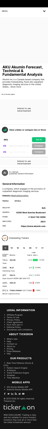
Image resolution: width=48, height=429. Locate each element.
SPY (4, 275)
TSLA (5, 260)
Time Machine (13, 377)
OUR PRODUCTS (21, 358)
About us (11, 346)
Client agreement (15, 322)
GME (4, 267)
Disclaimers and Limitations (19, 329)
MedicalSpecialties (19, 195)
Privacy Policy (13, 320)
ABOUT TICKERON (21, 334)
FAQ (8, 353)
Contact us (12, 344)
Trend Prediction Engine (18, 373)
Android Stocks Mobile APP (19, 389)
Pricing (10, 349)
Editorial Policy (14, 327)
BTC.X (5, 290)
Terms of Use (13, 317)
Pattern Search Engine (17, 368)
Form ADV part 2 (15, 324)
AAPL (5, 283)
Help (9, 341)
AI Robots (11, 370)
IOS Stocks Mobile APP (17, 387)
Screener (11, 375)
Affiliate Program (15, 315)
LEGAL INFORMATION (21, 310)
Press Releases (14, 351)
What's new (12, 339)
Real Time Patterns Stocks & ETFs (18, 364)
